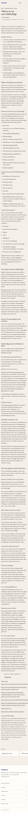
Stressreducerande (6, 611)
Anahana (4, 3)
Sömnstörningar (7, 136)
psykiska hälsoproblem (13, 133)
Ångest (5, 232)
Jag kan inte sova (7, 753)
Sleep (15, 8)
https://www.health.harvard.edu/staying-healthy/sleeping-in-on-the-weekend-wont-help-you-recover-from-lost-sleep (13, 695)
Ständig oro (6, 238)
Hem (2, 8)
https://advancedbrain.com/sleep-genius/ (12, 711)
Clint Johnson (5, 17)
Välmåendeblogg (9, 8)
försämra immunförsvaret (16, 372)
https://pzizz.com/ (6, 708)
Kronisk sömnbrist (8, 168)
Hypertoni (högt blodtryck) (10, 145)
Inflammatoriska (7, 154)
